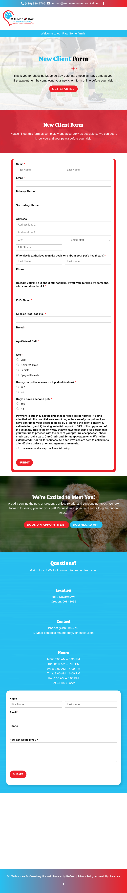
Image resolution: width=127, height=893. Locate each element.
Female (25, 370)
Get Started (63, 88)
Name (20, 164)
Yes (23, 387)
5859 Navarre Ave (63, 597)
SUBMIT (24, 462)
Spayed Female (30, 375)
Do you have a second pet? (34, 399)
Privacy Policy (85, 876)
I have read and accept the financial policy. (45, 448)
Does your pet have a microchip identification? (46, 382)
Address (22, 219)
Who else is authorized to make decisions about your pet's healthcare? (61, 255)
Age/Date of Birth (27, 341)
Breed (20, 327)
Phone (20, 269)
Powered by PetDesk (64, 876)
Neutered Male (29, 365)
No (22, 392)
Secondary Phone (27, 205)
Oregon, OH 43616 (63, 601)
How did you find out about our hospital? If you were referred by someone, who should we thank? (62, 285)
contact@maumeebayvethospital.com (69, 632)
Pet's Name (24, 300)
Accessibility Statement (107, 876)
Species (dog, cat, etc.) (31, 314)
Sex (19, 355)
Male (23, 359)
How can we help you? (25, 739)
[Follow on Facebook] (63, 884)
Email (20, 177)
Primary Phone (26, 191)
